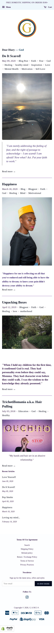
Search (27, 545)
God (49, 61)
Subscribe (43, 583)
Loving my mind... (11, 517)
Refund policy (27, 553)
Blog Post (23, 61)
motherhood (26, 311)
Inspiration (36, 65)
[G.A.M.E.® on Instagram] (27, 598)
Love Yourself (9, 477)
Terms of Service (27, 561)
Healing (8, 65)
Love (47, 65)
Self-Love (40, 69)
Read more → (9, 171)
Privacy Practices (27, 565)
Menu (8, 7)
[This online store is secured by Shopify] (7, 631)
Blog (23, 189)
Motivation (27, 69)
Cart (49, 7)
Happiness (9, 184)
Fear (41, 61)
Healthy (6, 415)
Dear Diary (8, 49)
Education (23, 411)
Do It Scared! (11, 56)
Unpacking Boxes (14, 302)
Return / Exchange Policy (27, 557)
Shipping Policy (27, 549)
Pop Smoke (7, 497)
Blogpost (32, 189)
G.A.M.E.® (34, 607)
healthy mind (21, 65)
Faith (33, 61)
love (15, 311)
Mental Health (12, 69)
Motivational (34, 193)
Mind (22, 193)
